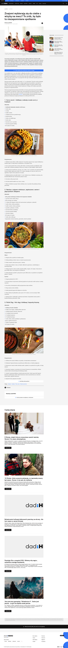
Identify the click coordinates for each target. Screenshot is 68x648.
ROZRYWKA (26, 3)
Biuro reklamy (35, 635)
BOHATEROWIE (11, 3)
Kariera (34, 637)
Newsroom (43, 637)
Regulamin (43, 639)
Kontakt (34, 641)
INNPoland (11, 0)
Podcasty (40, 3)
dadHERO (2, 0)
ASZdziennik (17, 0)
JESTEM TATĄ (17, 3)
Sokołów (20, 94)
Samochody (44, 3)
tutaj (16, 620)
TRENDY (34, 3)
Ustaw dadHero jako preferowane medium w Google (24, 70)
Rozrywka (27, 0)
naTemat (7, 0)
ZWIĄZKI (21, 3)
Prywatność (43, 641)
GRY (37, 3)
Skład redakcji (35, 639)
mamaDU (22, 0)
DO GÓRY (61, 635)
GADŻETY (30, 3)
